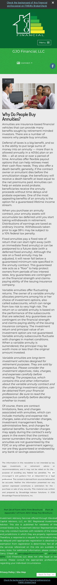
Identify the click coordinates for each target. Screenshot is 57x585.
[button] (44, 42)
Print (8, 81)
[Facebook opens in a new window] (53, 68)
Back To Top (45, 574)
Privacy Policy (7, 572)
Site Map (21, 572)
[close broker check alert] (53, 2)
